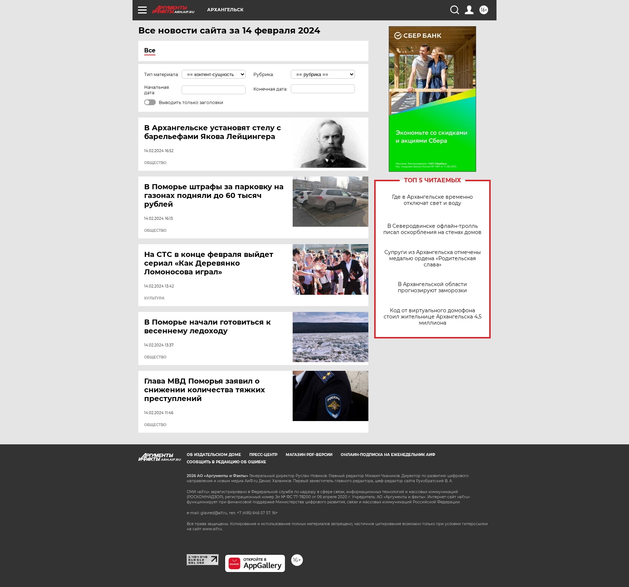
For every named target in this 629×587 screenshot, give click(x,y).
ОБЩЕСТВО (155, 163)
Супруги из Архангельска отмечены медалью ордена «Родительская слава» (432, 258)
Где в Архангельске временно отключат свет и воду (432, 200)
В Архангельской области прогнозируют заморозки (432, 287)
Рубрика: (263, 74)
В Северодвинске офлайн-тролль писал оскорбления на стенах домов (432, 229)
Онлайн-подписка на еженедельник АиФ (388, 454)
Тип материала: (161, 74)
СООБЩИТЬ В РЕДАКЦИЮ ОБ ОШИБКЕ (226, 462)
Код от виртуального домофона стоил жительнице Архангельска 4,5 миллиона (433, 317)
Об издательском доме (214, 454)
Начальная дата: (156, 89)
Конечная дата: (270, 89)
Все (149, 50)
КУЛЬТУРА (154, 298)
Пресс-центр (263, 454)
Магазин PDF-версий (309, 454)
